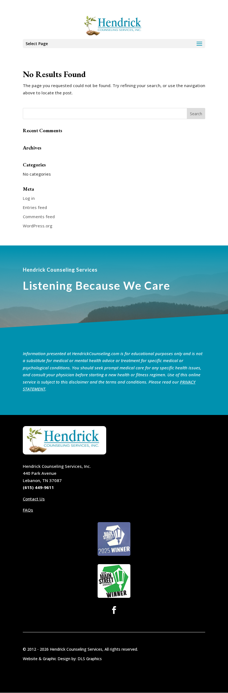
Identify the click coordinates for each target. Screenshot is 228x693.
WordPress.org (37, 225)
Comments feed (39, 216)
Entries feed (35, 207)
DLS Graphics (90, 658)
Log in (29, 198)
